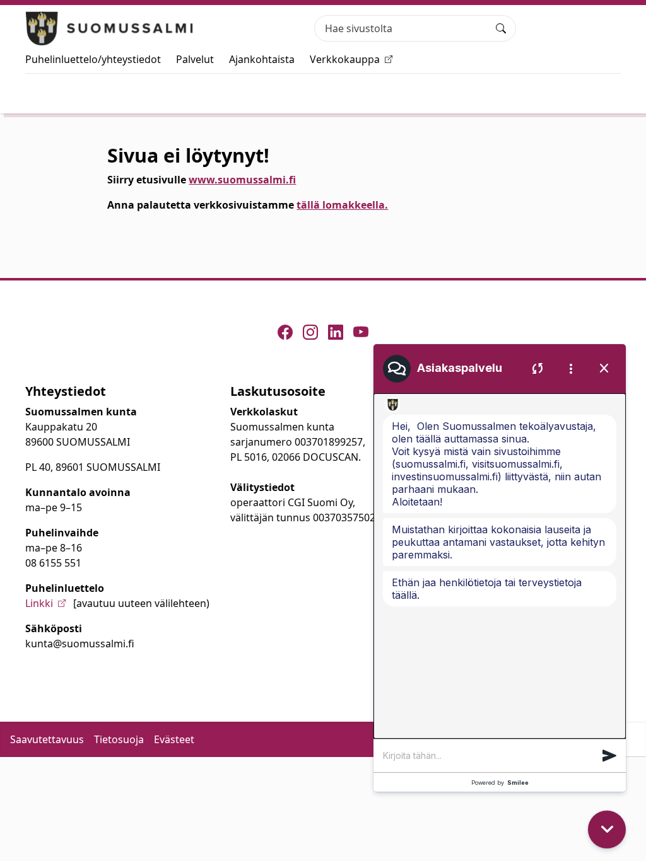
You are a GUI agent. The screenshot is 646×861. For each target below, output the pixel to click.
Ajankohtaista (262, 59)
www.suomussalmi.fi (242, 180)
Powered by (500, 782)
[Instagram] (310, 332)
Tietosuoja (119, 739)
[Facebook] (285, 332)
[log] (499, 566)
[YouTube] (360, 332)
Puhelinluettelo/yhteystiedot (93, 59)
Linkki (39, 603)
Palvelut (195, 59)
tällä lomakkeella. (342, 205)
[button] (609, 755)
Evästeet (174, 739)
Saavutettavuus (47, 739)
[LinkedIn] (335, 332)
